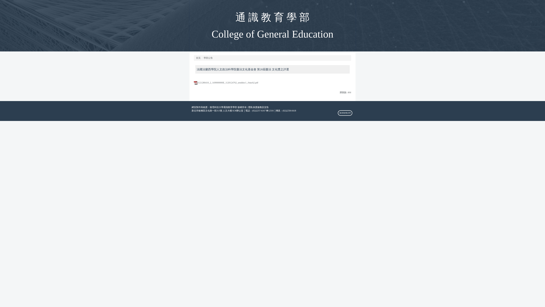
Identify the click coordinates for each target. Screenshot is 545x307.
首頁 (198, 58)
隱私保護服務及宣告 (258, 107)
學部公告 (208, 58)
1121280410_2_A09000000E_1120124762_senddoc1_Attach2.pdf (228, 82)
